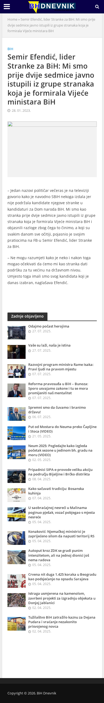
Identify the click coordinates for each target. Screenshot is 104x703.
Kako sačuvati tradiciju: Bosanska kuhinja (56, 491)
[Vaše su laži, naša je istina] (16, 351)
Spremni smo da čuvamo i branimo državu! (57, 409)
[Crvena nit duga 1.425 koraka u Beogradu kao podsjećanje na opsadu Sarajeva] (16, 580)
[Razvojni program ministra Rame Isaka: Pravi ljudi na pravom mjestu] (16, 370)
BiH (10, 49)
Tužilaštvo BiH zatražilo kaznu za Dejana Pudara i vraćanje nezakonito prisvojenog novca (61, 622)
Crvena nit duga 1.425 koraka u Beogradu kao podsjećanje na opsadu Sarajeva (62, 576)
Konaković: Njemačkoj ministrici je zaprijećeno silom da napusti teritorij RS (61, 533)
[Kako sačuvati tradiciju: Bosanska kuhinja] (16, 494)
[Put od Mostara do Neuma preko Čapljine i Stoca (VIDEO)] (16, 432)
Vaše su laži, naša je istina (49, 345)
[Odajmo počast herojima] (16, 332)
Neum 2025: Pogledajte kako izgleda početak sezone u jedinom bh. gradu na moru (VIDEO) (60, 450)
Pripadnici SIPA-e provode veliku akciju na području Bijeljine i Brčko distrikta (60, 472)
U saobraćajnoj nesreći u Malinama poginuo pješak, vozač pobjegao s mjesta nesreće (61, 512)
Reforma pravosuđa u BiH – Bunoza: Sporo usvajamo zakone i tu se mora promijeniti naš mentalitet (58, 388)
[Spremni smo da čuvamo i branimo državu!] (16, 413)
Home (12, 19)
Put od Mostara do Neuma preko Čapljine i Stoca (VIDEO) (62, 429)
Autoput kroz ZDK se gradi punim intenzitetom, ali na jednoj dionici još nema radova (58, 555)
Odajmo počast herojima (48, 326)
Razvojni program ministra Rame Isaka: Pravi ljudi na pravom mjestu (61, 366)
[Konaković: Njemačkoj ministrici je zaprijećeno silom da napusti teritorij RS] (16, 537)
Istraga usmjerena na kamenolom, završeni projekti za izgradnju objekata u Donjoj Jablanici (61, 598)
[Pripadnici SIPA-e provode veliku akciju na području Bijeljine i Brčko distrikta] (16, 475)
